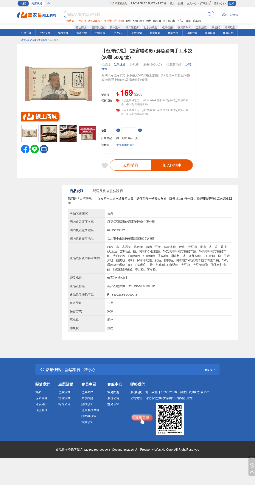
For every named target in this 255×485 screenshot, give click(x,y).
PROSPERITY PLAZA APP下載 (148, 3)
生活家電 (100, 33)
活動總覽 (201, 27)
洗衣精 (197, 20)
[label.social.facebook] (25, 148)
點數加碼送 (150, 27)
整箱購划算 (184, 27)
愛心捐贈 (118, 20)
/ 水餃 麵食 (53, 40)
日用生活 (191, 33)
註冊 (180, 3)
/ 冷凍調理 (42, 40)
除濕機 (157, 20)
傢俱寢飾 (210, 33)
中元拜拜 (81, 20)
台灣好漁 (119, 64)
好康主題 (26, 33)
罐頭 (188, 20)
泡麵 (135, 20)
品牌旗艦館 (98, 27)
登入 (172, 3)
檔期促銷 (167, 27)
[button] (44, 148)
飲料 (149, 20)
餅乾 (128, 20)
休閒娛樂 (173, 33)
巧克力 (180, 20)
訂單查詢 (205, 3)
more (208, 369)
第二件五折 (132, 27)
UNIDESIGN (95, 20)
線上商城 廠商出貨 (127, 138)
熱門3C (118, 33)
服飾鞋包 (228, 33)
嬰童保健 (155, 33)
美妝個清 (136, 33)
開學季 (108, 20)
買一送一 (115, 27)
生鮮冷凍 (45, 33)
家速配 (216, 27)
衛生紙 (167, 20)
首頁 (23, 40)
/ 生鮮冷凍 (31, 40)
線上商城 (81, 27)
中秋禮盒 (69, 20)
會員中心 (192, 3)
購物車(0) (219, 3)
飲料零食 (63, 33)
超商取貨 (230, 27)
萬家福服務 (120, 3)
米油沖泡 (81, 33)
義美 (142, 20)
